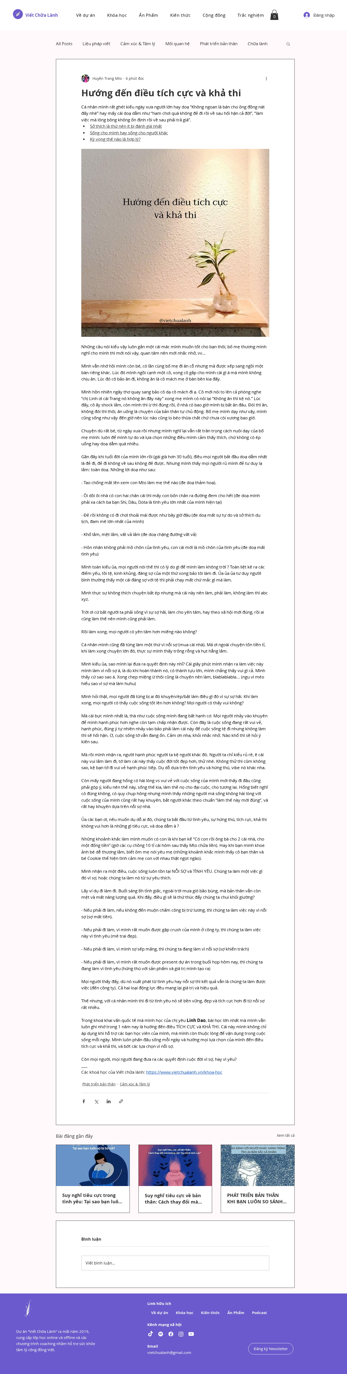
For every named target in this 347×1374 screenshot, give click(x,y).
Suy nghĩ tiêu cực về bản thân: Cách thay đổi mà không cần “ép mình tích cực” (173, 1198)
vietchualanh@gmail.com (169, 1352)
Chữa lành (257, 43)
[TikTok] (150, 1334)
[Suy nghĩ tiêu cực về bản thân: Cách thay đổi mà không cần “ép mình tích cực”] (175, 1165)
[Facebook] (171, 1334)
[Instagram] (181, 1334)
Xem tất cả (286, 1135)
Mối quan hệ (177, 43)
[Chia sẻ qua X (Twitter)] (96, 1101)
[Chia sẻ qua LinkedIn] (108, 1101)
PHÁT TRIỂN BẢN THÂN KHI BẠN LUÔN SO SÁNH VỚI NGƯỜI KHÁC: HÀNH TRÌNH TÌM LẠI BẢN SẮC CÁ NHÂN (257, 1198)
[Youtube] (191, 1334)
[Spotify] (160, 1334)
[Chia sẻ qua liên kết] (121, 1101)
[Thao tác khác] (266, 78)
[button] (117, 15)
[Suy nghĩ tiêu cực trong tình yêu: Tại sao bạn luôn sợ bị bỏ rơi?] (93, 1165)
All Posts (64, 43)
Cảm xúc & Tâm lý (137, 43)
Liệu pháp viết (96, 43)
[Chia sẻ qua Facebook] (83, 1101)
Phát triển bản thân (219, 43)
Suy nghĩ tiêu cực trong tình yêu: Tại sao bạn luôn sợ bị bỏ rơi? (91, 1198)
